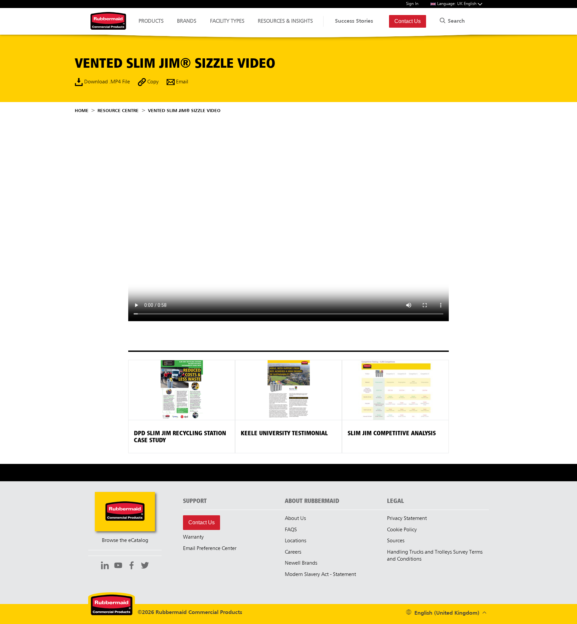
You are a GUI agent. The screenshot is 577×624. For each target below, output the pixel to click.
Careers (293, 552)
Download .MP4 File (106, 82)
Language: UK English (457, 4)
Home (81, 110)
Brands (186, 21)
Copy (152, 82)
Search (455, 21)
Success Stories (354, 21)
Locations (295, 541)
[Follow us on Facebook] (132, 566)
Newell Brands (301, 563)
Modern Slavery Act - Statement (320, 574)
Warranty (193, 537)
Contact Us (407, 21)
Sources (395, 541)
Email (181, 82)
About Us (295, 518)
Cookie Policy (402, 530)
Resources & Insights (285, 21)
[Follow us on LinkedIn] (105, 566)
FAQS (291, 530)
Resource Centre (118, 110)
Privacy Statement (407, 518)
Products (151, 21)
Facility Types (227, 21)
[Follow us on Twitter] (145, 566)
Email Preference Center (209, 548)
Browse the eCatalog (125, 540)
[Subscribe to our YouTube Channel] (118, 566)
